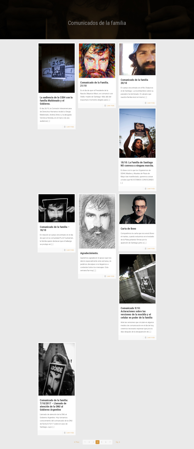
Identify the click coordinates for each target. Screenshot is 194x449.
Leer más (70, 127)
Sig (117, 442)
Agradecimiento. (89, 253)
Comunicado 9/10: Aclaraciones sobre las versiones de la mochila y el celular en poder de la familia (136, 313)
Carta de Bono (128, 228)
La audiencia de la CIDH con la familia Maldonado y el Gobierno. (56, 100)
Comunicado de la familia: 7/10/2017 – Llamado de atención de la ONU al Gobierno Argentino (54, 405)
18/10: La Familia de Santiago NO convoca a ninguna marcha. (137, 164)
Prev (77, 442)
